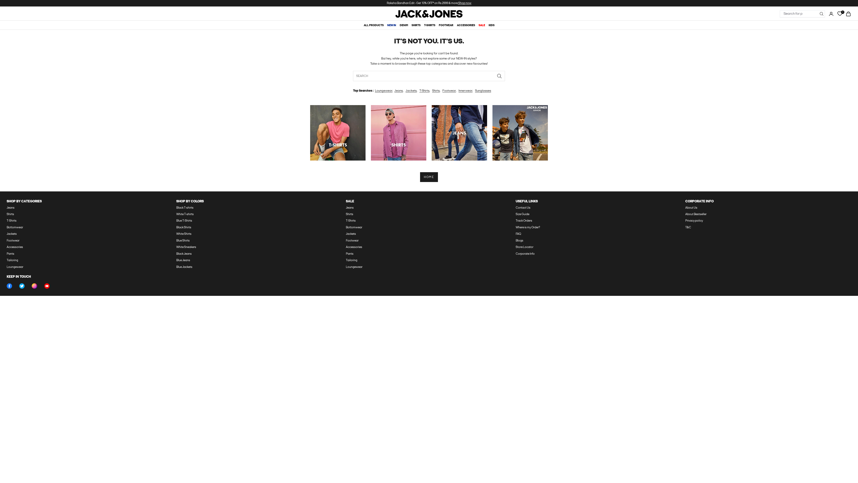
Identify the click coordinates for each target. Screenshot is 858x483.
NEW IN (391, 25)
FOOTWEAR (446, 25)
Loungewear (383, 91)
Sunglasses (483, 91)
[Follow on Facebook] (9, 286)
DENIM (404, 25)
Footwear (449, 91)
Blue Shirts (183, 240)
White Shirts (183, 234)
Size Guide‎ (522, 214)
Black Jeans (184, 253)
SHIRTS (416, 25)
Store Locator (524, 247)
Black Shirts (183, 227)
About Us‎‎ (691, 207)
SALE (482, 25)
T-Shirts (424, 91)
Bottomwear (15, 227)
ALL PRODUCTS (374, 25)
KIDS (491, 25)
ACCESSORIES (466, 25)
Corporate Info (525, 253)
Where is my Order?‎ (528, 227)
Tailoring (12, 260)
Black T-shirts (184, 207)
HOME (429, 177)
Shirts (436, 91)
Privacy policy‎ (694, 220)
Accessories (15, 247)
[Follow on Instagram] (34, 286)
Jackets (411, 91)
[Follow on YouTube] (47, 286)
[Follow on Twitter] (22, 286)
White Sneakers (186, 247)
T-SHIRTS (429, 25)
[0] (839, 14)
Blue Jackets (184, 267)
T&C (688, 227)
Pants (10, 253)
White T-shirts (185, 214)
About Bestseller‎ (696, 214)
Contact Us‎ (523, 207)
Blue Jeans (183, 260)
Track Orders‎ (524, 220)
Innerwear (465, 91)
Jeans (398, 91)
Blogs (519, 240)
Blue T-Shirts (184, 220)
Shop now (464, 3)
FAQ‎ (518, 234)
